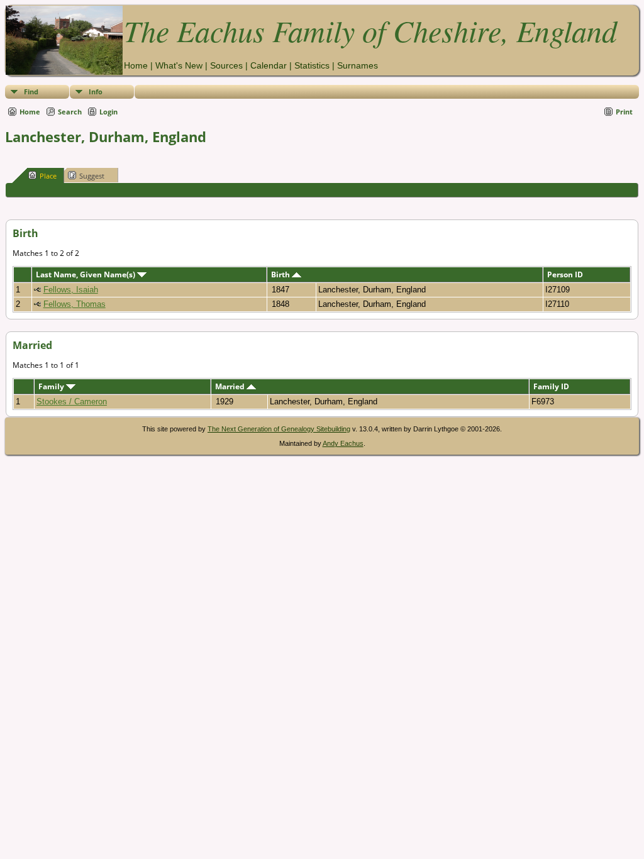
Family (52, 386)
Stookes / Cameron (71, 401)
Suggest (91, 175)
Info (96, 91)
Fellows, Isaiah (70, 289)
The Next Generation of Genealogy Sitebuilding (279, 429)
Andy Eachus (343, 443)
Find (31, 91)
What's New (179, 65)
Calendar (268, 65)
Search (70, 111)
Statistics (312, 65)
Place (48, 175)
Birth (281, 274)
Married (231, 386)
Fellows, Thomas (74, 304)
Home (136, 65)
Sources (226, 65)
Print (624, 111)
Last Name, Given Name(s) (86, 274)
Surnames (357, 65)
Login (108, 111)
